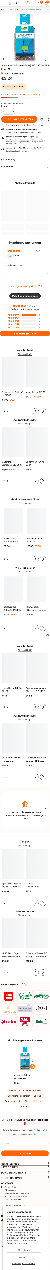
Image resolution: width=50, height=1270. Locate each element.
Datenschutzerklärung (17, 1243)
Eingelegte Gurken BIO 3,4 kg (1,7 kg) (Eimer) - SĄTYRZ (36, 955)
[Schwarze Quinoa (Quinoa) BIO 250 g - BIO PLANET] (25, 1058)
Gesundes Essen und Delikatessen (25, 1090)
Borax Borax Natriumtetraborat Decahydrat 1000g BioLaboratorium (36, 609)
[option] (25, 38)
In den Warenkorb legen (19, 119)
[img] (13, 251)
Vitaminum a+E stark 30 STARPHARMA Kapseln (36, 759)
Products (12, 9)
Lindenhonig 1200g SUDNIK (35, 463)
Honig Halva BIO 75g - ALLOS (13, 689)
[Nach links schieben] (36, 411)
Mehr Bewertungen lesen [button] (25, 296)
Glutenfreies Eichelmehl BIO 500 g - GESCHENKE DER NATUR (12, 463)
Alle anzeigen (25, 503)
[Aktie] (47, 119)
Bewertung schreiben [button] (25, 333)
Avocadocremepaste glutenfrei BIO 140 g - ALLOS (36, 690)
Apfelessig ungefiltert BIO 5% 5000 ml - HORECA (12, 885)
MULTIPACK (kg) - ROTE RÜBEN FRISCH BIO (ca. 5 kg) (12, 955)
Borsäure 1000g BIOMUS (35, 540)
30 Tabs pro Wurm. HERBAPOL (11, 759)
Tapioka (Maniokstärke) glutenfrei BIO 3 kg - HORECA (36, 885)
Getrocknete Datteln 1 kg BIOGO (12, 393)
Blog (27, 1101)
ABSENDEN (25, 1153)
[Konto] (10, 3)
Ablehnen (23, 1257)
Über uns (38, 1095)
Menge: (5, 106)
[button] (3, 73)
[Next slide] (48, 273)
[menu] (2, 3)
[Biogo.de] (8, 996)
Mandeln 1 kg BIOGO (36, 392)
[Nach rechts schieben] (43, 411)
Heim (3, 9)
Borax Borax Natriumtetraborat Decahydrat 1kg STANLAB (12, 540)
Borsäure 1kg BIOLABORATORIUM (13, 608)
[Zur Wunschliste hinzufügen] (32, 1060)
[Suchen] (16, 3)
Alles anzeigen (25, 984)
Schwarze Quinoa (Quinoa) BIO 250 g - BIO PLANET (23, 1077)
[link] (41, 119)
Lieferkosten (39, 1101)
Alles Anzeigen (25, 354)
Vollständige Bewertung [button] (19, 286)
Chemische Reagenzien (19, 1095)
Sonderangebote (13, 1101)
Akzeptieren (24, 1250)
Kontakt (25, 1106)
